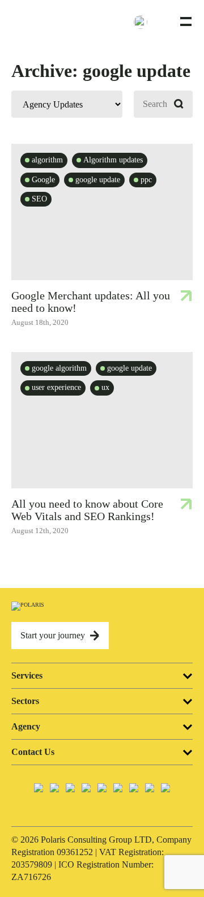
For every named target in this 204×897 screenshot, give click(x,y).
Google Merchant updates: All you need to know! (90, 301)
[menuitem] (147, 22)
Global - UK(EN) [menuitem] (160, 21)
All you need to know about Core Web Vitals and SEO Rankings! (87, 509)
